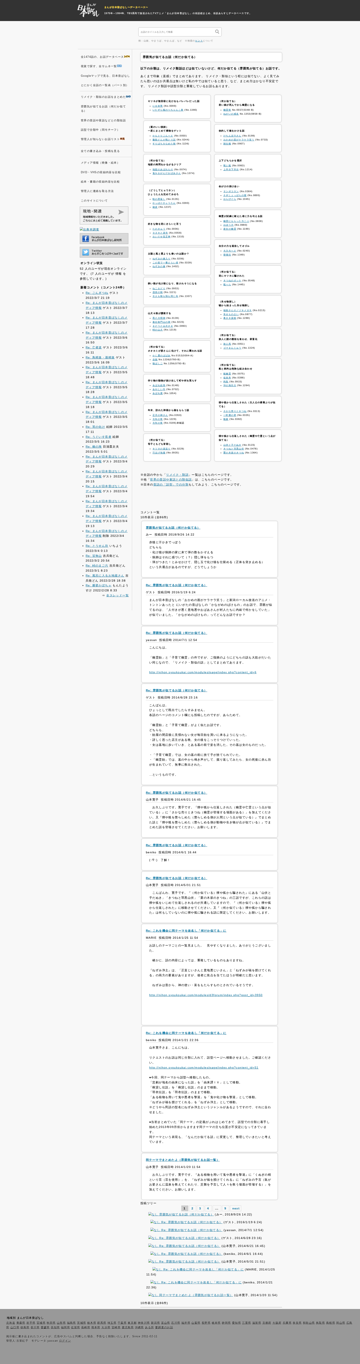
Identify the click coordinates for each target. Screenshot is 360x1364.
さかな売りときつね (235, 411)
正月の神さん (160, 415)
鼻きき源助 (229, 318)
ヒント (199, 40)
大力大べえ (229, 250)
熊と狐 (227, 165)
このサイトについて (94, 200)
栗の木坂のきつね (233, 452)
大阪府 (276, 1322)
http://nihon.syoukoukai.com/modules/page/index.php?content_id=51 (204, 1067)
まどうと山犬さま (162, 326)
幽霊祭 (227, 110)
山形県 (61, 1322)
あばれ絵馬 (158, 385)
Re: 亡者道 (94, 347)
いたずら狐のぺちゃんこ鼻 (168, 110)
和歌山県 (309, 1322)
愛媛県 (45, 1327)
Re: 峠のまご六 (97, 565)
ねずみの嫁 (158, 266)
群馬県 (101, 1322)
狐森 (226, 419)
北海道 (10, 1322)
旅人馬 (227, 344)
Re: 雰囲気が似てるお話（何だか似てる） (191, 1222)
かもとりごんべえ (162, 135)
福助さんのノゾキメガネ (237, 310)
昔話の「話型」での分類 (171, 484)
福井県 (185, 1322)
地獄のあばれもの (162, 169)
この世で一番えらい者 (165, 262)
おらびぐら (229, 199)
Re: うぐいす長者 (98, 436)
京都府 (266, 1322)
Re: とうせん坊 (97, 545)
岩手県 (30, 1322)
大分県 (105, 1327)
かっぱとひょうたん (164, 203)
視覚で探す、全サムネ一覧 (99, 66)
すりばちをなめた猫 (164, 143)
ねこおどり (158, 288)
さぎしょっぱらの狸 (235, 195)
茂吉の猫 (157, 292)
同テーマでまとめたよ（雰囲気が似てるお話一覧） (195, 1295)
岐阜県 (216, 1322)
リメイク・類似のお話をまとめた (103, 96)
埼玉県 (112, 1322)
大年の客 (157, 419)
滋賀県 (256, 1322)
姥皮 (155, 207)
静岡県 (226, 1322)
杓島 (226, 381)
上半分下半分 (231, 169)
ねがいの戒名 (231, 114)
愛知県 (236, 1322)
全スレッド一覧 (117, 595)
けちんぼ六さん (232, 135)
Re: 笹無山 (94, 555)
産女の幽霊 (229, 229)
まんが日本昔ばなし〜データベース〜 (126, 7)
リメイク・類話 (177, 474)
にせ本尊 (157, 106)
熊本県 (95, 1327)
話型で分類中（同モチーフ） (100, 129)
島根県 (330, 1322)
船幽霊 (227, 373)
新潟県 (155, 1322)
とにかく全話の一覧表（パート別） (105, 85)
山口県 (14, 1327)
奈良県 (297, 1322)
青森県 (20, 1322)
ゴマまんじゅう (232, 348)
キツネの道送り (161, 448)
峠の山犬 (157, 329)
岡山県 (340, 1322)
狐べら (227, 284)
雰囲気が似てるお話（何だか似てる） (186, 1214)
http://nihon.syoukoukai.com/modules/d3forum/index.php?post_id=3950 (205, 995)
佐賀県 (75, 1327)
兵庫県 (287, 1322)
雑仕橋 (227, 143)
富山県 (165, 1322)
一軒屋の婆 (229, 415)
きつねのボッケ (232, 280)
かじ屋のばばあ (161, 355)
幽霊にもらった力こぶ (236, 221)
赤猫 (155, 359)
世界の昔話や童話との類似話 (171, 479)
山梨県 (195, 1322)
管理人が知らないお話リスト (100, 139)
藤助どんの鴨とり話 (164, 139)
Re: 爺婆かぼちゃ (98, 585)
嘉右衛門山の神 (161, 322)
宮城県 (41, 1322)
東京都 (132, 1322)
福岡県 (65, 1327)
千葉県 (122, 1322)
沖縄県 (139, 1327)
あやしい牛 (158, 389)
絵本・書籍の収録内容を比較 (100, 181)
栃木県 (91, 1322)
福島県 (71, 1322)
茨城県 (81, 1322)
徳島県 (24, 1327)
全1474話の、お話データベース (102, 56)
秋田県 (51, 1322)
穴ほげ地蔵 (158, 452)
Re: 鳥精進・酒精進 (100, 357)
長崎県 (85, 1327)
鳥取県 (320, 1322)
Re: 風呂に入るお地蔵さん (105, 575)
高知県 (55, 1327)
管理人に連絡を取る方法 (97, 191)
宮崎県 (116, 1327)
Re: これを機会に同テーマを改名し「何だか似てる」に (203, 1269)
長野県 (206, 1322)
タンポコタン (231, 191)
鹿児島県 (128, 1327)
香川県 (35, 1327)
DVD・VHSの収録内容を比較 (101, 172)
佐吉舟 (227, 377)
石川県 (175, 1322)
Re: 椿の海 (94, 446)
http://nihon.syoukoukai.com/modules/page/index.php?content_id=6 (202, 672)
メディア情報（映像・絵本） (100, 162)
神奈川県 (144, 1322)
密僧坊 (227, 254)
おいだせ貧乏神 (161, 236)
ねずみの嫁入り (161, 258)
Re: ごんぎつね (97, 292)
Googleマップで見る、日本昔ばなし (105, 75)
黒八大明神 (158, 318)
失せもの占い (231, 314)
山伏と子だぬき (232, 445)
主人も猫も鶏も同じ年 (165, 296)
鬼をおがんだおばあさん (166, 173)
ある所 (149, 1327)
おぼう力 (228, 225)
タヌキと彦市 (160, 233)
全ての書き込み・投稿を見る (100, 151)
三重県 (246, 1322)
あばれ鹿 (157, 393)
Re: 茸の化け (95, 426)
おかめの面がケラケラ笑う (238, 139)
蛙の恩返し (158, 199)
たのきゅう (158, 229)
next (236, 1208)
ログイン (65, 1340)
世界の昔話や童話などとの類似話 (103, 120)
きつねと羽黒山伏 (233, 448)
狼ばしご (157, 363)
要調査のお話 (164, 1327)
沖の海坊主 (229, 385)
